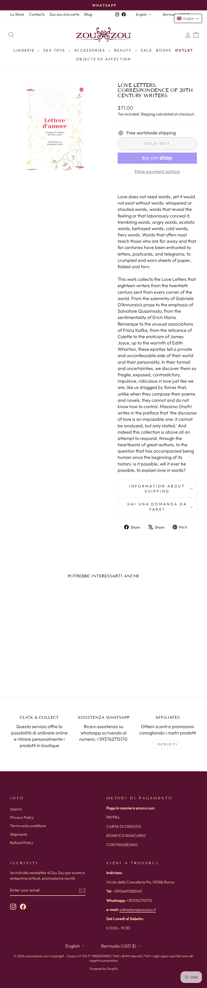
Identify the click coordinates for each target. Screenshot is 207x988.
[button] (188, 18)
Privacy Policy (22, 817)
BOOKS (163, 50)
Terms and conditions (28, 825)
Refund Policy (21, 842)
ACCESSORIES (90, 50)
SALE (146, 50)
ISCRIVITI (167, 744)
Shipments (18, 834)
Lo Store (17, 14)
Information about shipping (157, 488)
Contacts (36, 14)
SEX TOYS (54, 50)
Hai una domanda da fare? (157, 506)
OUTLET (184, 50)
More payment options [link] (157, 171)
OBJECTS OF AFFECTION (103, 59)
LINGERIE (25, 50)
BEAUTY (123, 50)
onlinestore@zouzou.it (137, 909)
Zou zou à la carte (64, 14)
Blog (88, 14)
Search (16, 809)
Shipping (148, 114)
